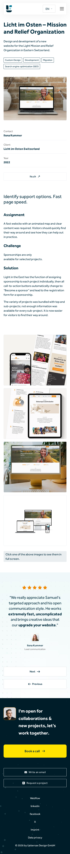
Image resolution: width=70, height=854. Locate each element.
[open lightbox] (35, 360)
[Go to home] (22, 8)
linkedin (35, 806)
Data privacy (35, 837)
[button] (49, 9)
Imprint (35, 829)
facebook (35, 813)
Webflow (35, 798)
